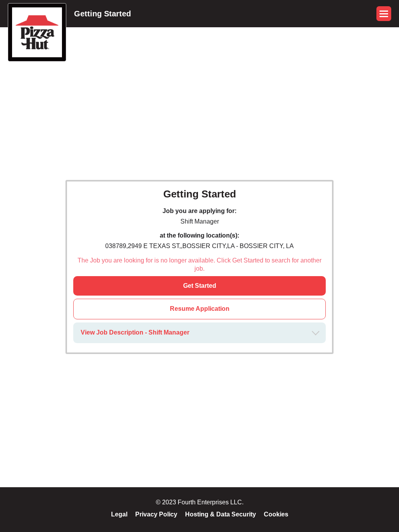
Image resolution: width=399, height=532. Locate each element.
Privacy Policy (156, 514)
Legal (119, 514)
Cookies (276, 514)
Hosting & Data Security (220, 514)
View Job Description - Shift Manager (135, 332)
